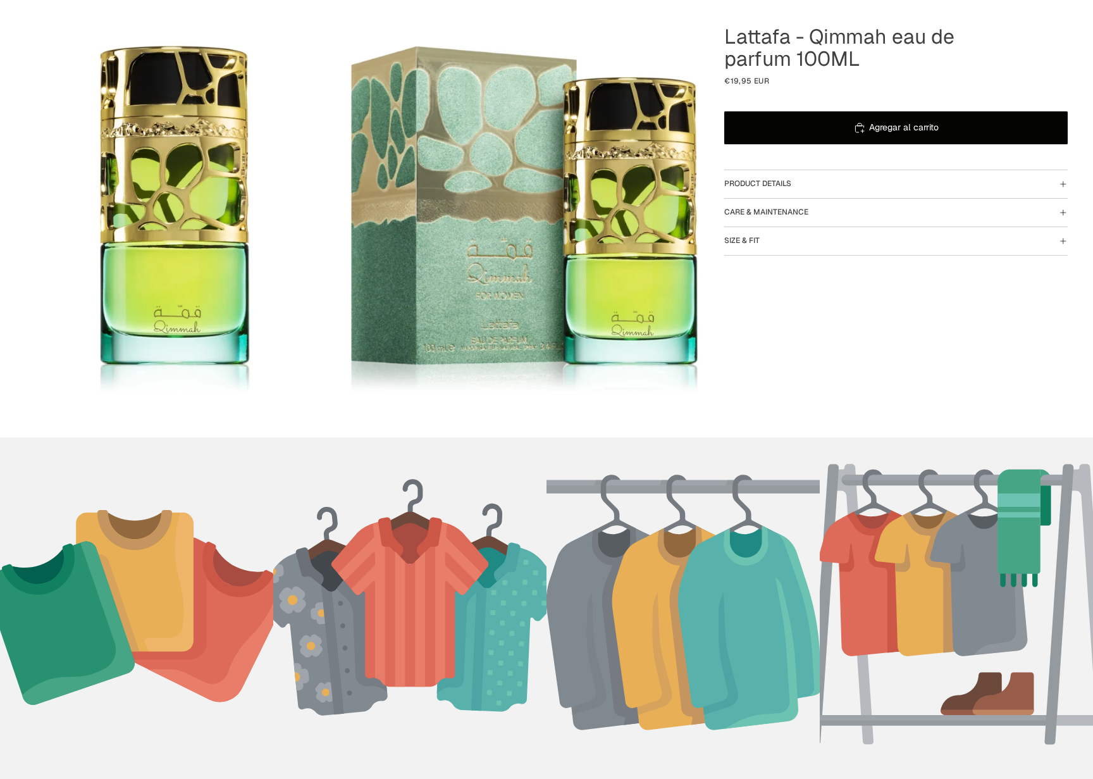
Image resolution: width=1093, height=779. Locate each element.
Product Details (757, 183)
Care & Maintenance (766, 212)
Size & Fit (742, 240)
